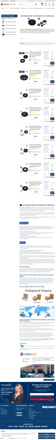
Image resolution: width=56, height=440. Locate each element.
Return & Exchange (4, 412)
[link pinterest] (52, 407)
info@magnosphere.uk (25, 361)
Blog (30, 408)
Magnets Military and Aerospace (34, 412)
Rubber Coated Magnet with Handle (10, 32)
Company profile (31, 418)
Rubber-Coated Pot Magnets (7, 11)
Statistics (9, 438)
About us (30, 409)
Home (1, 11)
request (52, 59)
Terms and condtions (32, 415)
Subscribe (41, 399)
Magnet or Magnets (32, 411)
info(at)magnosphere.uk (46, 339)
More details (24, 438)
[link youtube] (48, 407)
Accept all (46, 433)
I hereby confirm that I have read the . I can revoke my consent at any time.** (41, 396)
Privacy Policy (31, 416)
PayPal (14, 438)
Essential (4, 438)
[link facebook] (46, 407)
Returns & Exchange (19, 409)
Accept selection (46, 435)
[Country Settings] (53, 0)
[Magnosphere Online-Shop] (8, 4)
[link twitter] (43, 407)
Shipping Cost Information (20, 408)
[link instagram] (50, 407)
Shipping (34, 64)
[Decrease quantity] (45, 63)
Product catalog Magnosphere (49, 379)
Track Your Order (3, 409)
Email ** (32, 393)
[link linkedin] (55, 407)
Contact (2, 408)
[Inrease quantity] (49, 63)
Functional (19, 438)
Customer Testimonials (4, 411)
